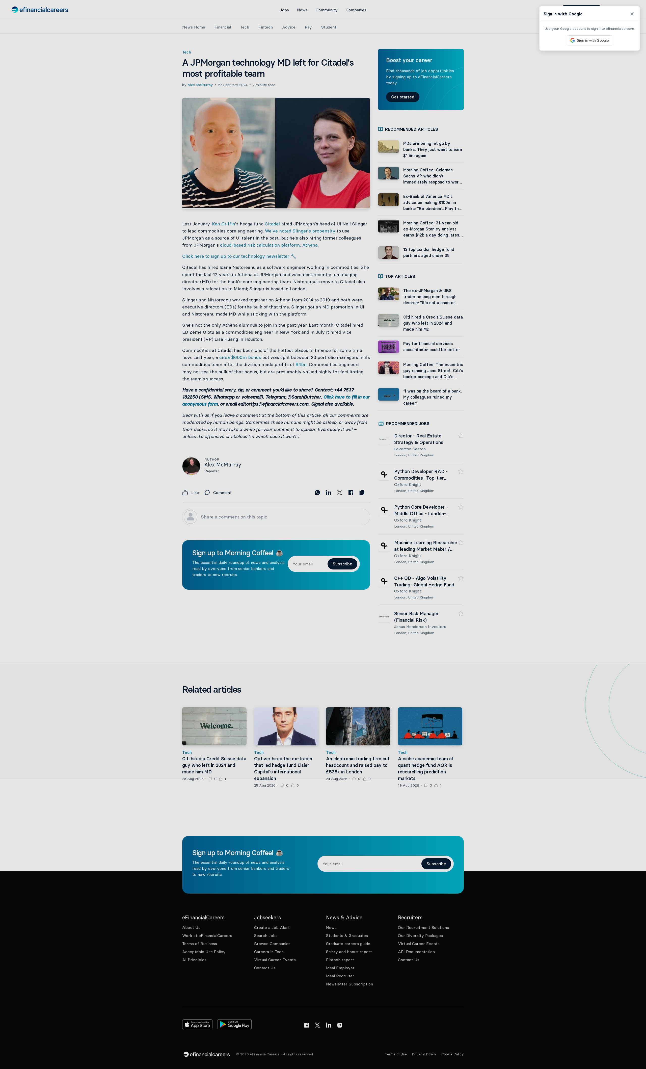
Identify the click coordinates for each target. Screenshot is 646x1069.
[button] (323, 534)
